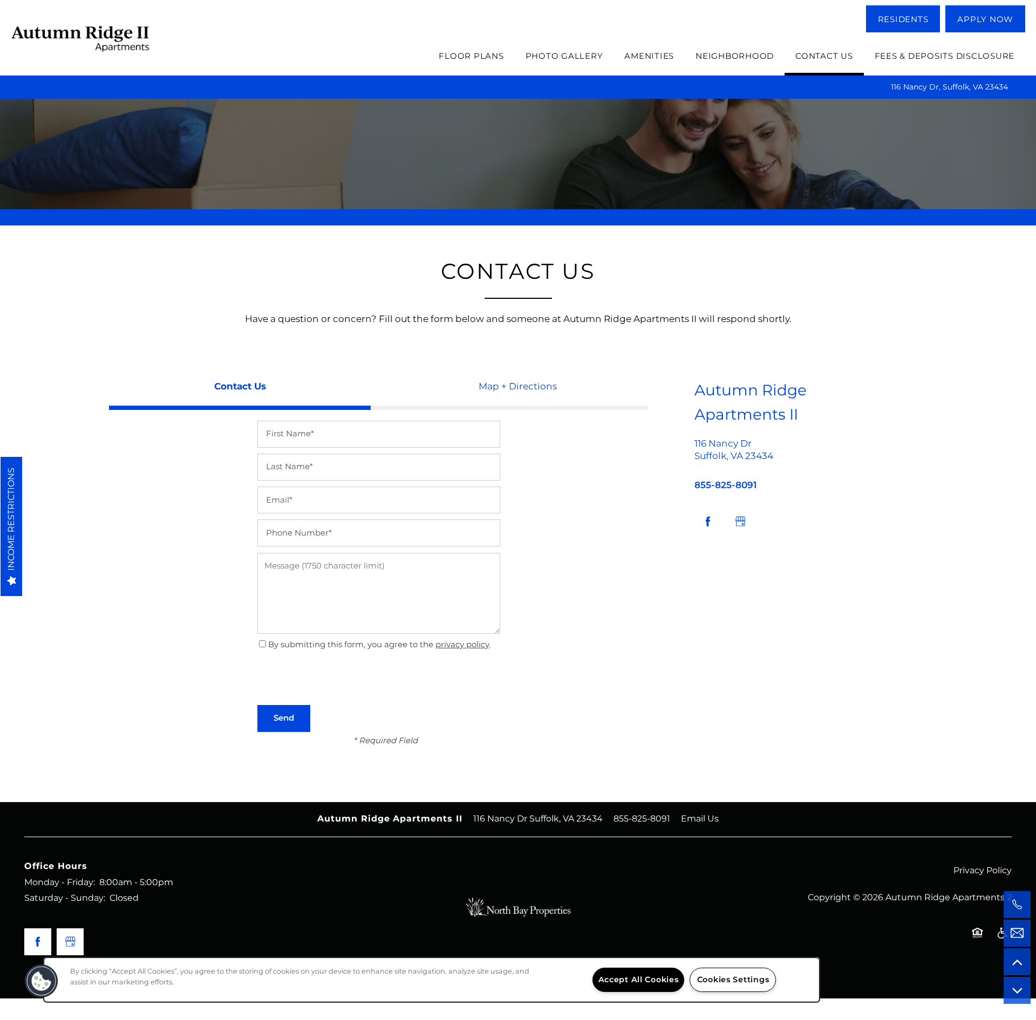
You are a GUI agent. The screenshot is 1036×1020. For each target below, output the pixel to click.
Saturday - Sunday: (64, 898)
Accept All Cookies (638, 980)
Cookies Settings (733, 980)
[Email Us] (1017, 933)
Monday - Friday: (59, 882)
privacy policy (462, 645)
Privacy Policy (982, 871)
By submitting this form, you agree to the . (379, 645)
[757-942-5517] (1017, 904)
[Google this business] (740, 521)
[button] (903, 18)
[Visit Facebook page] (707, 521)
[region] (431, 980)
